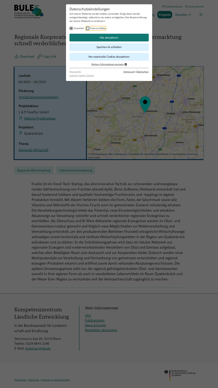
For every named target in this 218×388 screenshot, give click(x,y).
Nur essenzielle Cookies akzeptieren (109, 56)
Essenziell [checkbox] (79, 28)
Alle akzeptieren (109, 37)
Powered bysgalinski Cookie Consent (81, 73)
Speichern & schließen (109, 47)
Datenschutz (142, 71)
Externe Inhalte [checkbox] (98, 28)
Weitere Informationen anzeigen (107, 64)
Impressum (129, 71)
